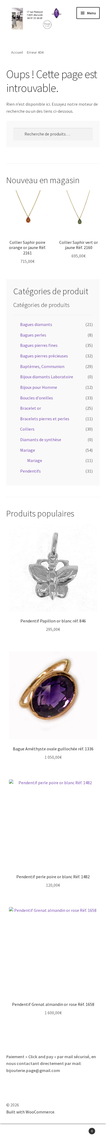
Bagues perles (33, 335)
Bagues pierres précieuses (44, 356)
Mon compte (17, 1134)
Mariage (27, 450)
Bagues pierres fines (39, 345)
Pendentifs (30, 471)
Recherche (53, 1134)
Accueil (17, 52)
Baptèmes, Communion (42, 366)
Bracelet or (30, 408)
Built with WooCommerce (30, 1112)
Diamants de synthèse (40, 439)
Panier (82, 1129)
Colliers (27, 429)
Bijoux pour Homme (38, 387)
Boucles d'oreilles (36, 398)
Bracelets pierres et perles (44, 418)
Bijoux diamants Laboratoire (46, 376)
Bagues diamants (36, 324)
